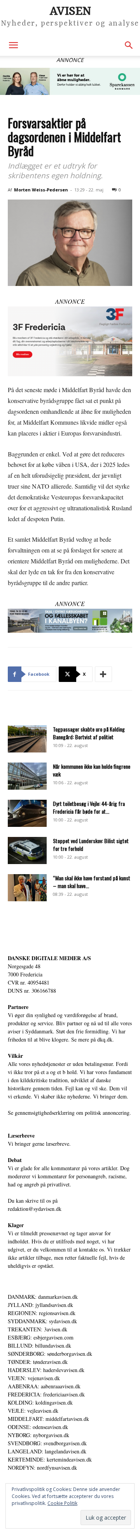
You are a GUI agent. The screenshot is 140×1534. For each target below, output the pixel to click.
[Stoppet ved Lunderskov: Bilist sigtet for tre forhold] (27, 850)
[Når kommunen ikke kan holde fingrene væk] (27, 776)
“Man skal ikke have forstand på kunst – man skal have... (91, 882)
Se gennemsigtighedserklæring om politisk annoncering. (69, 1112)
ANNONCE (70, 301)
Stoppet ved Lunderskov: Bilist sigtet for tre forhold (91, 844)
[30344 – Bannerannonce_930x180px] (70, 621)
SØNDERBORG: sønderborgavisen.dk (50, 1353)
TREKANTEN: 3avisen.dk (37, 1329)
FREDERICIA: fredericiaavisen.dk (46, 1394)
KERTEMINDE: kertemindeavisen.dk (50, 1459)
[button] (13, 45)
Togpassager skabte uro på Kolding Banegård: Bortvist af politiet (89, 733)
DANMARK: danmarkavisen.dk (43, 1296)
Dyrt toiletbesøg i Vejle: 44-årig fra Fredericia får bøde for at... (89, 807)
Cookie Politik (62, 1503)
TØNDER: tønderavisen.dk (38, 1361)
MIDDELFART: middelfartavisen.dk (48, 1418)
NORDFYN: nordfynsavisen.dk (42, 1467)
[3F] (70, 341)
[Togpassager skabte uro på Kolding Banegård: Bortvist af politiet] (27, 738)
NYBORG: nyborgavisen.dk (38, 1435)
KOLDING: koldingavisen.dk (40, 1402)
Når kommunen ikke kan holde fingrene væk (91, 770)
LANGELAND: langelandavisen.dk (47, 1451)
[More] (103, 674)
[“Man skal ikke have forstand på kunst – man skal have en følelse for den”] (27, 887)
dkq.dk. (105, 1039)
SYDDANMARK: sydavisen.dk (42, 1321)
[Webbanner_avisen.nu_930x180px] (70, 81)
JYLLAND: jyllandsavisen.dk (40, 1304)
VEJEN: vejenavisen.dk (34, 1378)
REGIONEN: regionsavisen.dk (41, 1313)
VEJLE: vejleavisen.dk (33, 1410)
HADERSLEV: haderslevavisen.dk (46, 1370)
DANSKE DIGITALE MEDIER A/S (49, 958)
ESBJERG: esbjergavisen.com (41, 1337)
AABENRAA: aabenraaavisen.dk (44, 1386)
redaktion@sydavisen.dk (34, 1208)
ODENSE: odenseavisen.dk (38, 1427)
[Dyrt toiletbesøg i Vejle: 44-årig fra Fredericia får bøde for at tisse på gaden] (27, 813)
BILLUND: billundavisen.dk (39, 1345)
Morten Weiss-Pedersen (41, 190)
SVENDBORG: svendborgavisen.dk (47, 1443)
